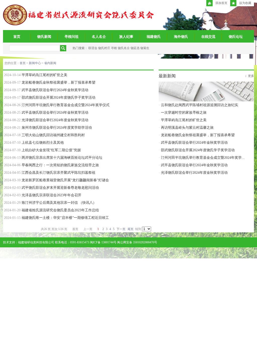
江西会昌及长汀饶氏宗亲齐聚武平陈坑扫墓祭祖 (58, 173)
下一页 (120, 229)
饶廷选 (135, 48)
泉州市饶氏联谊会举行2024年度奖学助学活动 (57, 127)
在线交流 (208, 37)
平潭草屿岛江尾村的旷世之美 (44, 75)
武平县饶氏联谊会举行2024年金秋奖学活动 (55, 90)
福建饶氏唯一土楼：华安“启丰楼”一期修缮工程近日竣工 (65, 218)
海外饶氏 (181, 37)
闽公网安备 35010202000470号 (137, 242)
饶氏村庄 (104, 48)
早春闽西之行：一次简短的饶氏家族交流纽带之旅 (60, 165)
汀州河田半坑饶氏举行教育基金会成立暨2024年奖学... (203, 157)
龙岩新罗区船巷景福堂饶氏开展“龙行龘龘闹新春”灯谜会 (65, 180)
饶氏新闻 (44, 37)
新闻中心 (35, 63)
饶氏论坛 (236, 37)
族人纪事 (126, 37)
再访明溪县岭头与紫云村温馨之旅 (187, 127)
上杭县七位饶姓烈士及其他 (43, 142)
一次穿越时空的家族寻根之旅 (184, 112)
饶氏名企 (124, 48)
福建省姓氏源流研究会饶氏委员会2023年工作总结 (60, 210)
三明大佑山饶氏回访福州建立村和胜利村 (53, 135)
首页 (16, 37)
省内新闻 (50, 63)
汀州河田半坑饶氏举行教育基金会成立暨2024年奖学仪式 (65, 105)
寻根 (114, 48)
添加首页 (221, 3)
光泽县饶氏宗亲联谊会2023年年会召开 (51, 195)
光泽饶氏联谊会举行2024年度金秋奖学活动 (55, 120)
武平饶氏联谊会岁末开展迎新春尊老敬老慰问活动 (60, 188)
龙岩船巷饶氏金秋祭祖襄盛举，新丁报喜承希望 (58, 82)
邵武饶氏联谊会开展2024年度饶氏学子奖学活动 (58, 97)
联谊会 (92, 48)
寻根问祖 (72, 37)
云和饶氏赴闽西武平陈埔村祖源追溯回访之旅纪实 (199, 105)
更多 (251, 76)
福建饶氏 (154, 37)
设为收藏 (245, 3)
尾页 (130, 229)
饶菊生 (144, 48)
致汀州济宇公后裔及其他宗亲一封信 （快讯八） (59, 203)
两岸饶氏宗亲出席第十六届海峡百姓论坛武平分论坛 (62, 157)
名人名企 (99, 37)
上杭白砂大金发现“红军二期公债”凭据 (51, 150)
